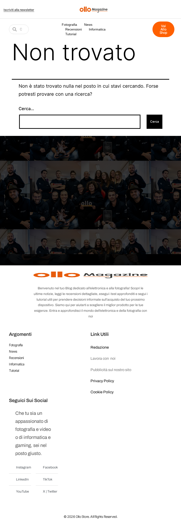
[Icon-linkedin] (169, 12)
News (88, 24)
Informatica (97, 29)
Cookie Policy (102, 392)
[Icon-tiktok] (174, 12)
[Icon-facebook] (157, 6)
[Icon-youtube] (169, 6)
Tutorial (70, 34)
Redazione (99, 347)
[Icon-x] (163, 6)
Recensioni (73, 29)
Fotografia (69, 24)
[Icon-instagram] (174, 6)
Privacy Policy (102, 381)
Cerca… (26, 108)
